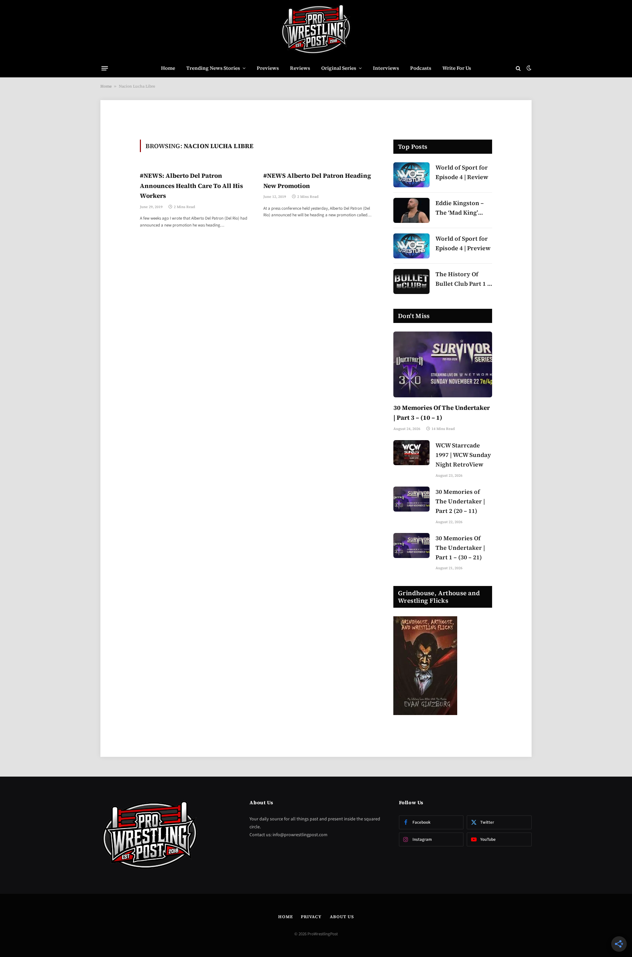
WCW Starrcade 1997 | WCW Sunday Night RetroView (463, 454)
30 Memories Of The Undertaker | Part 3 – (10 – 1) (441, 412)
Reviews (300, 68)
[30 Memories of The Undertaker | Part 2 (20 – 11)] (411, 499)
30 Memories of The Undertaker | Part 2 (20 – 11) (460, 501)
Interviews (386, 68)
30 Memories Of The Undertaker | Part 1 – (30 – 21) (460, 547)
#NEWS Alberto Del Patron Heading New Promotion (317, 180)
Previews (268, 68)
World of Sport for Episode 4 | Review (461, 172)
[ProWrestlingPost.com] (316, 29)
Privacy (311, 916)
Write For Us (456, 68)
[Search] (518, 68)
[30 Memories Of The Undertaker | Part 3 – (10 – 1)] (442, 364)
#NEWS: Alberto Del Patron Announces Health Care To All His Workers (191, 185)
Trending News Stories (213, 68)
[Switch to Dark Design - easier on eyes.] (528, 68)
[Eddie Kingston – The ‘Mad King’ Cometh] (411, 210)
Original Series (338, 68)
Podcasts (420, 68)
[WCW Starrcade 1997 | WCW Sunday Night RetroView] (411, 452)
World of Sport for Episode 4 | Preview (462, 243)
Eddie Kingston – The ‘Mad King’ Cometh (459, 208)
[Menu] (104, 68)
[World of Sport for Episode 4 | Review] (411, 174)
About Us (342, 916)
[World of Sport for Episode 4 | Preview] (411, 245)
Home (168, 68)
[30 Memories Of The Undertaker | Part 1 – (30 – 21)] (411, 545)
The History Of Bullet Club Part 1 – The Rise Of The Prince (462, 279)
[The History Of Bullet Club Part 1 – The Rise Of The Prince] (411, 281)
